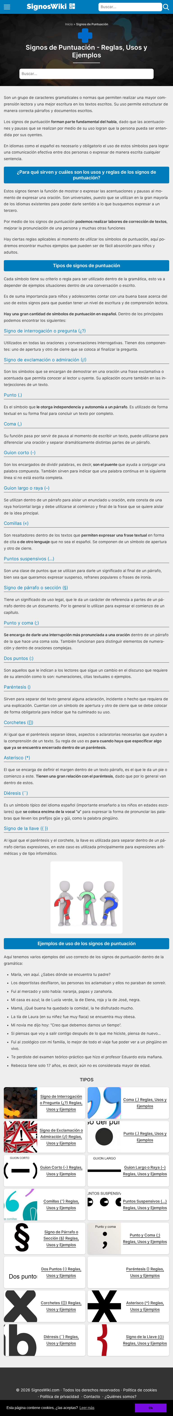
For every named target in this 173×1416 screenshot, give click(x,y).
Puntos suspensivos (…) (29, 558)
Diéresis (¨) (16, 793)
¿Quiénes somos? (121, 1396)
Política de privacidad (59, 1396)
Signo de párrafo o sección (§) (36, 587)
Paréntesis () (17, 687)
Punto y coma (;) (21, 623)
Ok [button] (151, 1408)
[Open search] (166, 7)
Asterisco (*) (17, 757)
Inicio (69, 24)
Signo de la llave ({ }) (26, 828)
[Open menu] (7, 7)
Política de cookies (140, 1390)
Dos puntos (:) (19, 658)
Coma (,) (13, 424)
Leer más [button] (87, 1408)
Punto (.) (13, 395)
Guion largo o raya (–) (27, 488)
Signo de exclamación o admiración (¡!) (45, 359)
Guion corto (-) (20, 452)
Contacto (92, 1396)
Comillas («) (16, 523)
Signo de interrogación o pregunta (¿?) (45, 331)
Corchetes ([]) (18, 722)
